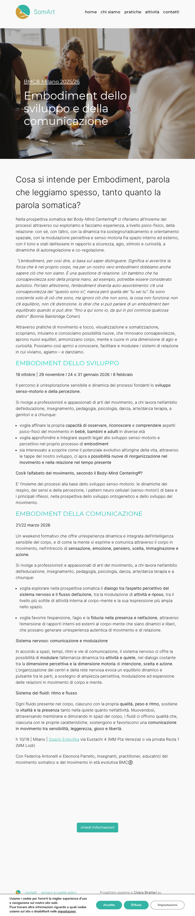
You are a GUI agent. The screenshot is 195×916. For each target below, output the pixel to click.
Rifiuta (136, 905)
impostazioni (67, 911)
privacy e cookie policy (59, 892)
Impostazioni (167, 905)
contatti (31, 892)
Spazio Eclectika (64, 739)
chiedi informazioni (97, 827)
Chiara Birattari (145, 892)
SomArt (44, 11)
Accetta (109, 905)
